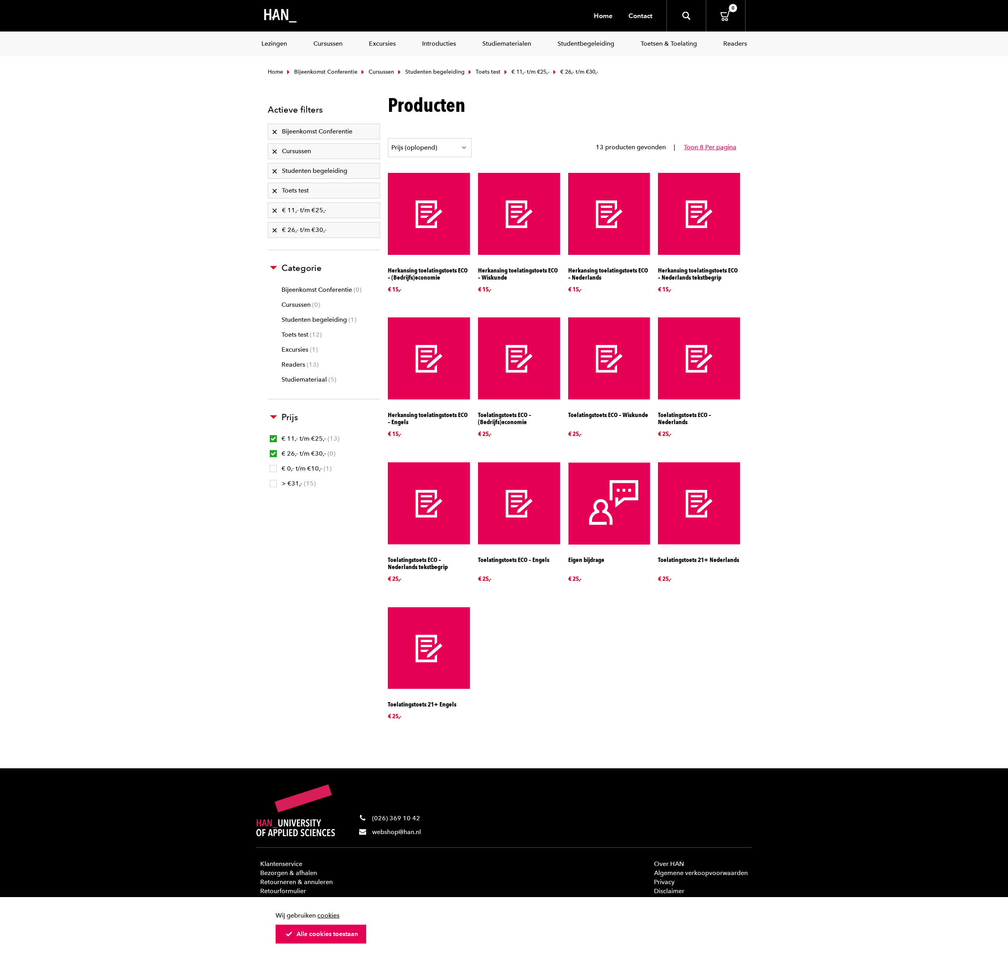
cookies (328, 915)
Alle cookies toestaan (327, 934)
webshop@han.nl (396, 832)
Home (603, 16)
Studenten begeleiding (434, 72)
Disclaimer (669, 891)
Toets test (487, 72)
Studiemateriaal (308, 379)
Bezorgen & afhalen (288, 873)
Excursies (299, 349)
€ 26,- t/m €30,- (308, 453)
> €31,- (298, 483)
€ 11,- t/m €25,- (529, 72)
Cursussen (380, 72)
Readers (299, 364)
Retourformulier (283, 891)
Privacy (664, 882)
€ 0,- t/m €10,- (306, 468)
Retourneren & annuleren (296, 882)
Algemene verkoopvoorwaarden (701, 873)
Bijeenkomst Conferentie (325, 72)
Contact (640, 16)
